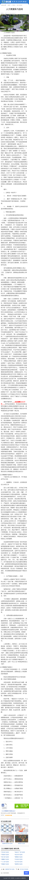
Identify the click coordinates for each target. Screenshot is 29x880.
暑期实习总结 (18, 857)
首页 (9, 5)
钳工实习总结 (5, 857)
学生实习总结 (5, 852)
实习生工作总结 (24, 869)
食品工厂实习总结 (20, 852)
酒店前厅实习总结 (9, 869)
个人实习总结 (5, 861)
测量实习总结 (5, 859)
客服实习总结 (5, 864)
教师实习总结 (18, 864)
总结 (13, 5)
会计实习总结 (18, 861)
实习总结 (19, 5)
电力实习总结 (18, 854)
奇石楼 (12, 878)
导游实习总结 (5, 854)
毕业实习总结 (18, 859)
